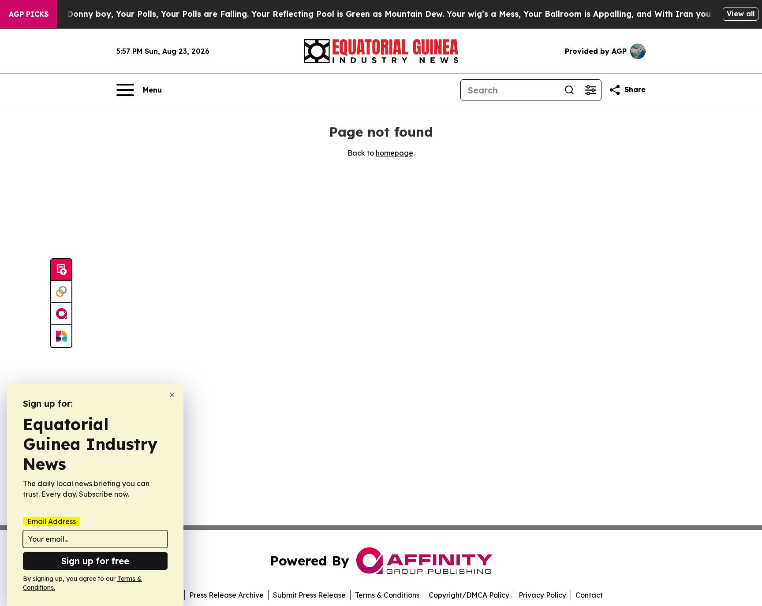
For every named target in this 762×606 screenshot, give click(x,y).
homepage (394, 153)
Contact (589, 595)
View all (741, 13)
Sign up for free (95, 560)
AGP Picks (29, 14)
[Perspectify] (61, 292)
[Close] (172, 394)
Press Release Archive (226, 595)
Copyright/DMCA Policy (469, 595)
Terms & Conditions (387, 595)
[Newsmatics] (61, 336)
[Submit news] (61, 270)
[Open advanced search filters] (590, 90)
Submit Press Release (309, 595)
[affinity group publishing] (61, 314)
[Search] (569, 90)
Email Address (51, 521)
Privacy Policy (542, 595)
